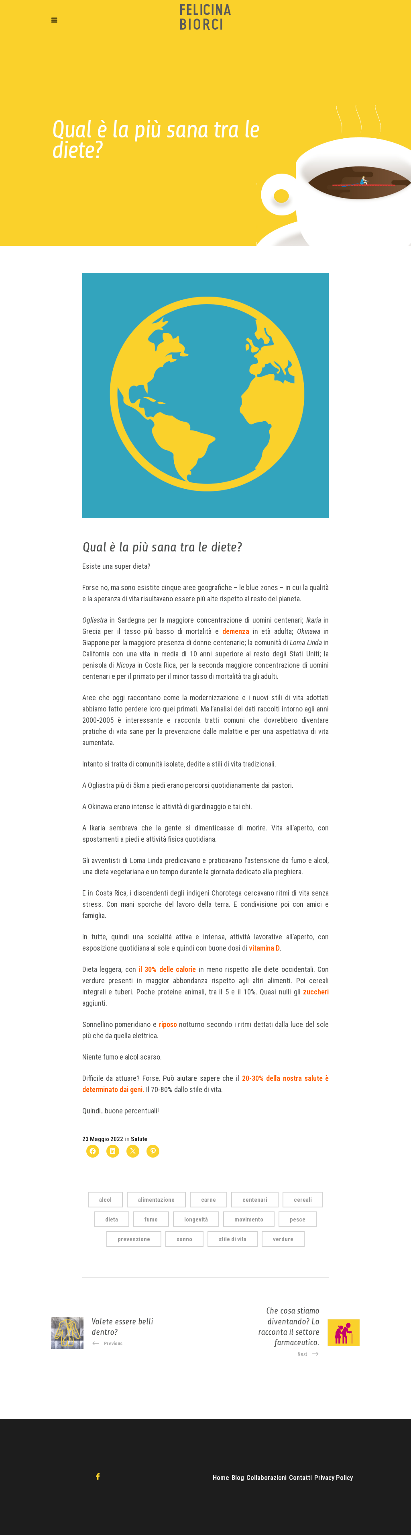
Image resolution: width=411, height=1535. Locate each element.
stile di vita (232, 1239)
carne (208, 1199)
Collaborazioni (266, 1478)
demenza (235, 631)
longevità (196, 1219)
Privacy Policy (333, 1478)
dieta (111, 1219)
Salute (139, 1139)
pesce (297, 1219)
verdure (283, 1239)
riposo (168, 1024)
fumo (151, 1219)
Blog (238, 1478)
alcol (105, 1199)
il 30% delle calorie (167, 969)
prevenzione (134, 1239)
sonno (184, 1239)
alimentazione (156, 1199)
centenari (254, 1199)
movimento (248, 1219)
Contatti (300, 1478)
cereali (303, 1199)
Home (221, 1478)
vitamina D (264, 948)
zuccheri (316, 992)
